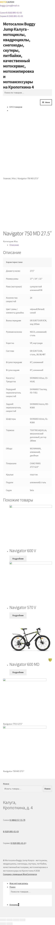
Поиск (6, 783)
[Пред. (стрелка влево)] (3, 923)
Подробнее (17, 558)
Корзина (14, 904)
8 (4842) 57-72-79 (17, 820)
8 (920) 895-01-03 (11, 831)
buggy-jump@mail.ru (9, 5)
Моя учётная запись (18, 883)
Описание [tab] (14, 245)
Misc (14, 178)
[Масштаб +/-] (3, 920)
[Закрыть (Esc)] (22, 920)
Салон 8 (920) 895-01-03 (11, 12)
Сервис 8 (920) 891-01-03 (11, 16)
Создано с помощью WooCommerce (20, 874)
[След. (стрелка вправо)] (9, 923)
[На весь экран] (9, 920)
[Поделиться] (16, 920)
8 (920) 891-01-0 (18, 843)
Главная (6, 178)
